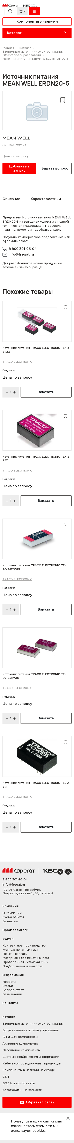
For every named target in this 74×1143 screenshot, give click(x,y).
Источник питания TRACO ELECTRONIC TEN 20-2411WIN (34, 675)
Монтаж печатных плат (20, 949)
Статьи (7, 986)
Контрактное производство (24, 945)
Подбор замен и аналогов (22, 966)
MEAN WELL (16, 138)
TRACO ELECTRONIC (17, 361)
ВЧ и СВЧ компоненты (20, 1037)
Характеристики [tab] (46, 199)
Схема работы (13, 917)
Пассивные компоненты (21, 1050)
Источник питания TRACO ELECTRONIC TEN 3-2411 (36, 458)
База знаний (12, 994)
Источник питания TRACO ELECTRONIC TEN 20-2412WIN (34, 567)
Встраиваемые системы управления (30, 1030)
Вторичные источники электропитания (33, 1023)
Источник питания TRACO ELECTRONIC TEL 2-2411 (36, 784)
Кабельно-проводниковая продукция (31, 1063)
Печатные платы (15, 954)
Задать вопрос (55, 168)
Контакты (10, 1003)
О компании (12, 913)
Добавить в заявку (19, 168)
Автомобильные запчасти (22, 1090)
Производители (15, 930)
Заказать (46, 392)
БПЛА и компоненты (18, 1083)
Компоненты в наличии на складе (28, 1070)
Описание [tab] (11, 199)
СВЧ (5, 1077)
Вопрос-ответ (13, 990)
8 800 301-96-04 (23, 249)
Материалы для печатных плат (25, 958)
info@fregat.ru (21, 254)
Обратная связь (40, 1102)
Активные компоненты (20, 1043)
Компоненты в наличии (37, 21)
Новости (9, 982)
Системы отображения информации (30, 1057)
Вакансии (10, 921)
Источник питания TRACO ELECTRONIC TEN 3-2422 (36, 349)
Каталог (14, 33)
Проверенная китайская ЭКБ (25, 962)
